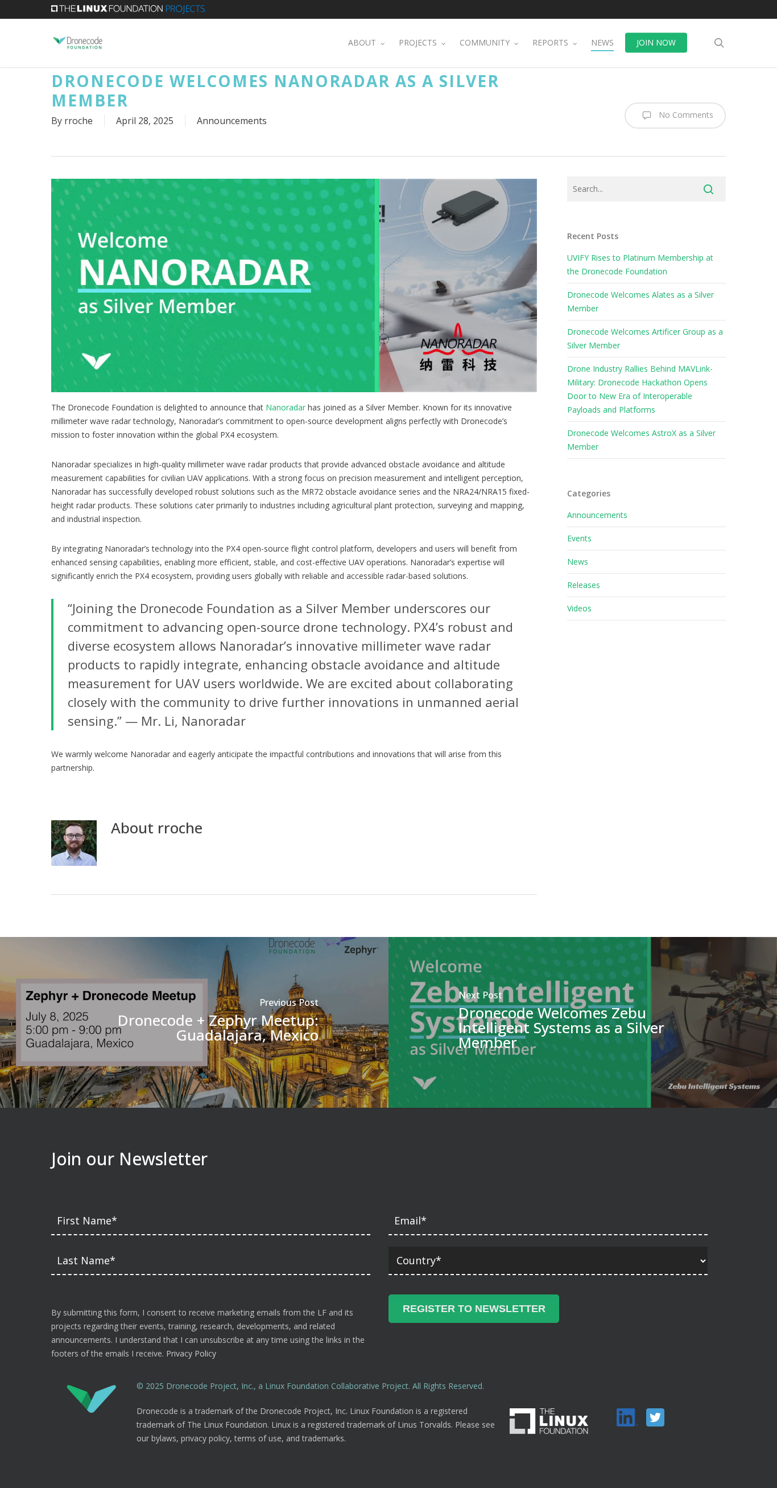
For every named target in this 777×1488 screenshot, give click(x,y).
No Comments (684, 114)
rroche (78, 120)
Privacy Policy (191, 1353)
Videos (579, 608)
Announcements (232, 120)
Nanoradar (285, 407)
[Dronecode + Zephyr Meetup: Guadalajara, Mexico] (194, 1022)
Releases (583, 584)
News (577, 561)
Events (579, 538)
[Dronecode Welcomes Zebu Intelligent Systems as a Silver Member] (582, 1022)
